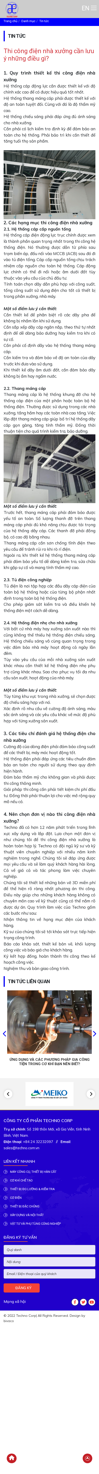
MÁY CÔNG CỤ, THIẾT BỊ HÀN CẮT (32, 1172)
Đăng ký (22, 1288)
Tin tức (44, 21)
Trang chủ (10, 21)
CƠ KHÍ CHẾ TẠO (21, 1180)
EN (85, 8)
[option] (49, 1031)
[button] (4, 1034)
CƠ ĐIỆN (15, 1197)
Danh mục (28, 21)
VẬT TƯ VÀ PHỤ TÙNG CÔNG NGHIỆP (35, 1223)
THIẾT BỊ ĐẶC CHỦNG (24, 1206)
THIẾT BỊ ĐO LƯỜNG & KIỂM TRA (32, 1189)
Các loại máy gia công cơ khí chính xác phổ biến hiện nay (49, 1061)
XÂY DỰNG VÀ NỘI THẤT (26, 1215)
